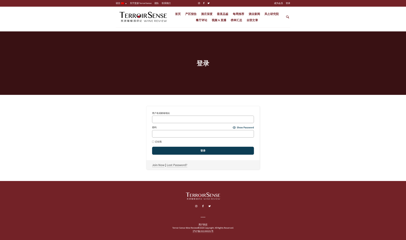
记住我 (158, 141)
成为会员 (278, 3)
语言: (118, 3)
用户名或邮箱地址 (161, 113)
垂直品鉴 (222, 14)
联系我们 (166, 3)
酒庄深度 (207, 14)
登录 (288, 3)
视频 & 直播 (219, 20)
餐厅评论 (201, 20)
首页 (178, 14)
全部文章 (252, 20)
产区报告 (191, 14)
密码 (154, 127)
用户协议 (203, 224)
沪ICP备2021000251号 (203, 231)
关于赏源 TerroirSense (141, 3)
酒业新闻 (254, 14)
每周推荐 (238, 14)
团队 (156, 3)
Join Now (158, 165)
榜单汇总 (236, 20)
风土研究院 (272, 14)
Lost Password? (177, 165)
